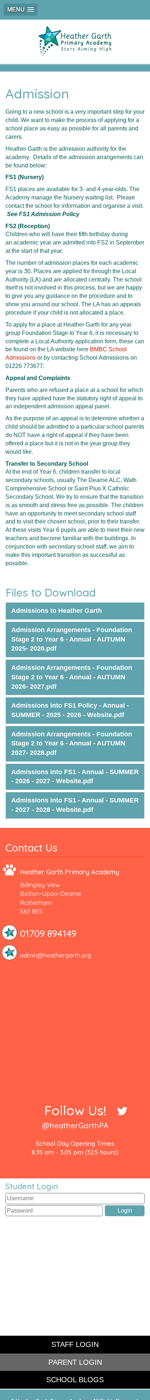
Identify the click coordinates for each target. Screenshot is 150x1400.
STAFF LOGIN (75, 1344)
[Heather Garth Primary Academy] (75, 41)
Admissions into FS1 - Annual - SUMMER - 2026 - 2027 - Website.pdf (75, 776)
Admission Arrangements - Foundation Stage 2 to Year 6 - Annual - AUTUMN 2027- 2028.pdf (71, 743)
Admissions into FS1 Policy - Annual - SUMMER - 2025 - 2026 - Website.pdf (70, 710)
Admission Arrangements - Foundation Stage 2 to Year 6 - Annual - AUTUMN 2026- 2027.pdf (71, 677)
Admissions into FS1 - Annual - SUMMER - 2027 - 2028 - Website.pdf (75, 805)
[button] (21, 10)
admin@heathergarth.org (55, 955)
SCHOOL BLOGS (75, 1380)
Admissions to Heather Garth (56, 610)
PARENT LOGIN (75, 1362)
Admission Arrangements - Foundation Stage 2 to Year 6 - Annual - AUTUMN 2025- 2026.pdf (71, 639)
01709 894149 (48, 933)
